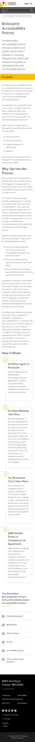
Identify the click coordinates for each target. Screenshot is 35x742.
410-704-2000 (9, 689)
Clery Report (22, 703)
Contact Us (6, 695)
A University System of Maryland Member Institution (17, 737)
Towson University (13, 4)
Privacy (20, 699)
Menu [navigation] (27, 4)
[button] (3, 77)
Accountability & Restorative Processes (18, 16)
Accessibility (22, 695)
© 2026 (4, 726)
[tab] (16, 615)
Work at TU (6, 703)
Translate (7, 719)
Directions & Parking (10, 699)
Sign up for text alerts (11, 715)
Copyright (5, 723)
